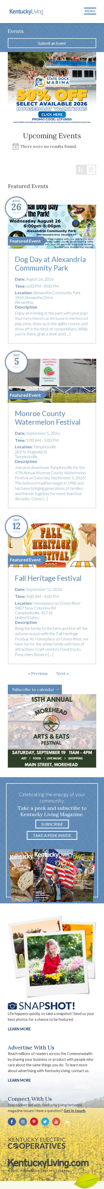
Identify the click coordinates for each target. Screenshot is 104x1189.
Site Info (49, 1170)
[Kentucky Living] (27, 11)
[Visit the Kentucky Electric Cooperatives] (36, 1143)
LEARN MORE (19, 1080)
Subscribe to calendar (33, 689)
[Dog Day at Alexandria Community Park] (52, 227)
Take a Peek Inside (52, 835)
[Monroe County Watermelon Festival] (52, 381)
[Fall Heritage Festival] (52, 545)
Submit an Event (52, 43)
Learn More (19, 1029)
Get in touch (74, 1111)
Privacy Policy (30, 1170)
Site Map (64, 1170)
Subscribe (52, 824)
